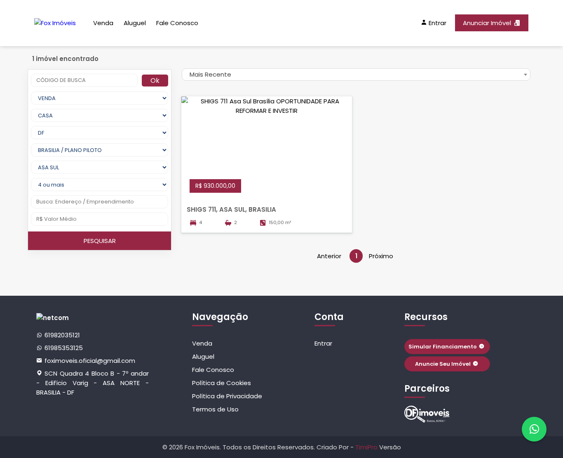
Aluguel (135, 23)
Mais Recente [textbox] (210, 74)
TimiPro (367, 447)
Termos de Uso (215, 409)
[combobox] (356, 74)
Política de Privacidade (227, 396)
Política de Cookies (221, 383)
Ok (155, 80)
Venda (103, 23)
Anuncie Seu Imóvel (443, 364)
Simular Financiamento (442, 347)
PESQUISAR (100, 240)
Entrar (323, 343)
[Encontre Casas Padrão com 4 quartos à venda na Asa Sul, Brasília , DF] (427, 414)
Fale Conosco (177, 23)
